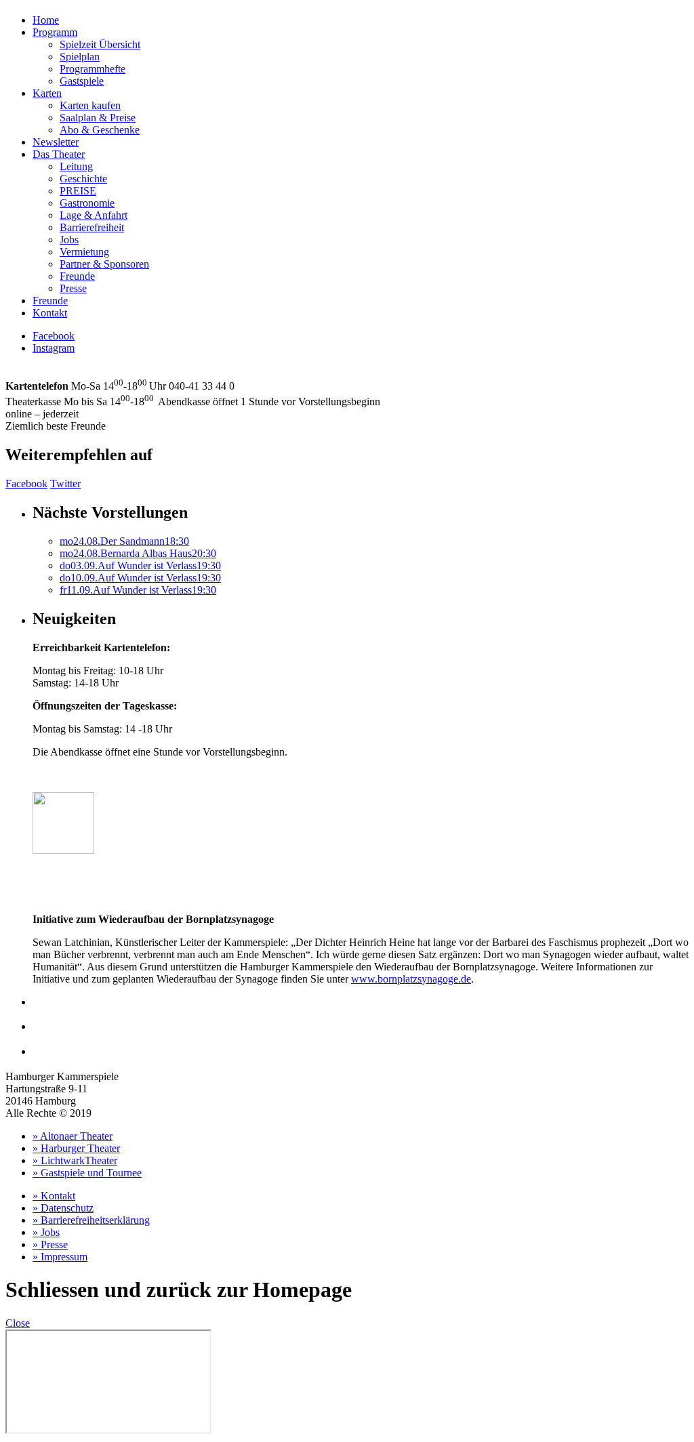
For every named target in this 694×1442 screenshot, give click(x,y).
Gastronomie (87, 203)
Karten (47, 93)
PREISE (78, 191)
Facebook (54, 336)
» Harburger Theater (76, 1148)
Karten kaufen (90, 105)
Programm (55, 32)
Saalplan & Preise (98, 117)
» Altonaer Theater (73, 1136)
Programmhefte (92, 69)
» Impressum (60, 1256)
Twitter (65, 483)
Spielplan (80, 56)
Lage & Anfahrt (93, 215)
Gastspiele (82, 81)
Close (17, 1323)
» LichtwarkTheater (75, 1160)
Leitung (76, 166)
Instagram (54, 348)
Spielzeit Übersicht (100, 44)
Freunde (77, 276)
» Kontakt (54, 1195)
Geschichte (83, 178)
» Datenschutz (63, 1208)
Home (46, 20)
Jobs (69, 239)
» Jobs (46, 1232)
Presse (73, 288)
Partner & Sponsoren (104, 264)
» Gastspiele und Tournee (87, 1172)
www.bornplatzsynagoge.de (411, 979)
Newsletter (56, 142)
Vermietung (84, 252)
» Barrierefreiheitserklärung (91, 1220)
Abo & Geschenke (100, 130)
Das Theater (59, 154)
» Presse (50, 1244)
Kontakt (50, 312)
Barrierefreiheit (92, 227)
